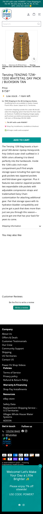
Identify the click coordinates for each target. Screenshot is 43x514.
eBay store (9, 398)
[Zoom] (34, 58)
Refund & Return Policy (15, 380)
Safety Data (9, 404)
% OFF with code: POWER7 (15, 1)
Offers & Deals (10, 337)
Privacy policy (10, 376)
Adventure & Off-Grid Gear (18, 65)
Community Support (13, 348)
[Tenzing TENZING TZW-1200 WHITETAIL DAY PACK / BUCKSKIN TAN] (17, 257)
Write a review (21, 307)
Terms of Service (12, 372)
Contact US (8, 359)
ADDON (7, 420)
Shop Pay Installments (15, 389)
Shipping (6, 352)
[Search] (38, 24)
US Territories (9, 355)
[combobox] (21, 24)
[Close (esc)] (40, 466)
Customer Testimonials (14, 341)
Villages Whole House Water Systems (18, 415)
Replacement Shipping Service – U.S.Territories (20, 409)
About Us (7, 333)
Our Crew (7, 344)
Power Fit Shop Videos (14, 365)
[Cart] (34, 14)
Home (4, 65)
